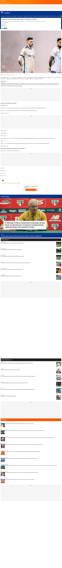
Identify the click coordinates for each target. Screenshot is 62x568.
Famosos (6, 422)
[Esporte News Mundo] (3, 180)
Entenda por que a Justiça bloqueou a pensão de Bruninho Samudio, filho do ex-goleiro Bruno (17, 363)
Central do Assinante (8, 3)
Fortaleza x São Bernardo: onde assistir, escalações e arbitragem (12, 269)
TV (5, 443)
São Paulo (2, 234)
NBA (55, 16)
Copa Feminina (40, 16)
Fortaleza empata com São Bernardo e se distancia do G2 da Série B (12, 256)
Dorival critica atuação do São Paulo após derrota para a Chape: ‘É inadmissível (21, 236)
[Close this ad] (61, 562)
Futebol (8, 183)
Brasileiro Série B (3, 248)
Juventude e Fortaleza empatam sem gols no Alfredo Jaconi (11, 275)
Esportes (19, 183)
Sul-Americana (20, 16)
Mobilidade (6, 464)
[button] (1, 1)
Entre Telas (6, 436)
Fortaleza (7, 13)
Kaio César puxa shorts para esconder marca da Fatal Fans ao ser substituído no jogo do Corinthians (18, 376)
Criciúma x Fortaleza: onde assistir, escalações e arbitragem (11, 249)
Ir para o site (4, 1)
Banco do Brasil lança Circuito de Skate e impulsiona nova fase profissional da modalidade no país (17, 389)
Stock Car (30, 16)
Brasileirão (3, 16)
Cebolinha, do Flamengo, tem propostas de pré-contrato (10, 369)
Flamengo (2, 368)
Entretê (6, 471)
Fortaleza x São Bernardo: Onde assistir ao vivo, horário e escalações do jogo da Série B (16, 262)
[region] (31, 566)
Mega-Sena (6, 457)
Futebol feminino (47, 16)
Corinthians (2, 375)
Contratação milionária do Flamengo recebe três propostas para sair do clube (14, 382)
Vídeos (58, 16)
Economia (6, 429)
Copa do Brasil (8, 16)
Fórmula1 (35, 16)
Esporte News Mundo (13, 183)
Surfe (52, 16)
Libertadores (14, 16)
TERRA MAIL (2, 3)
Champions (26, 16)
